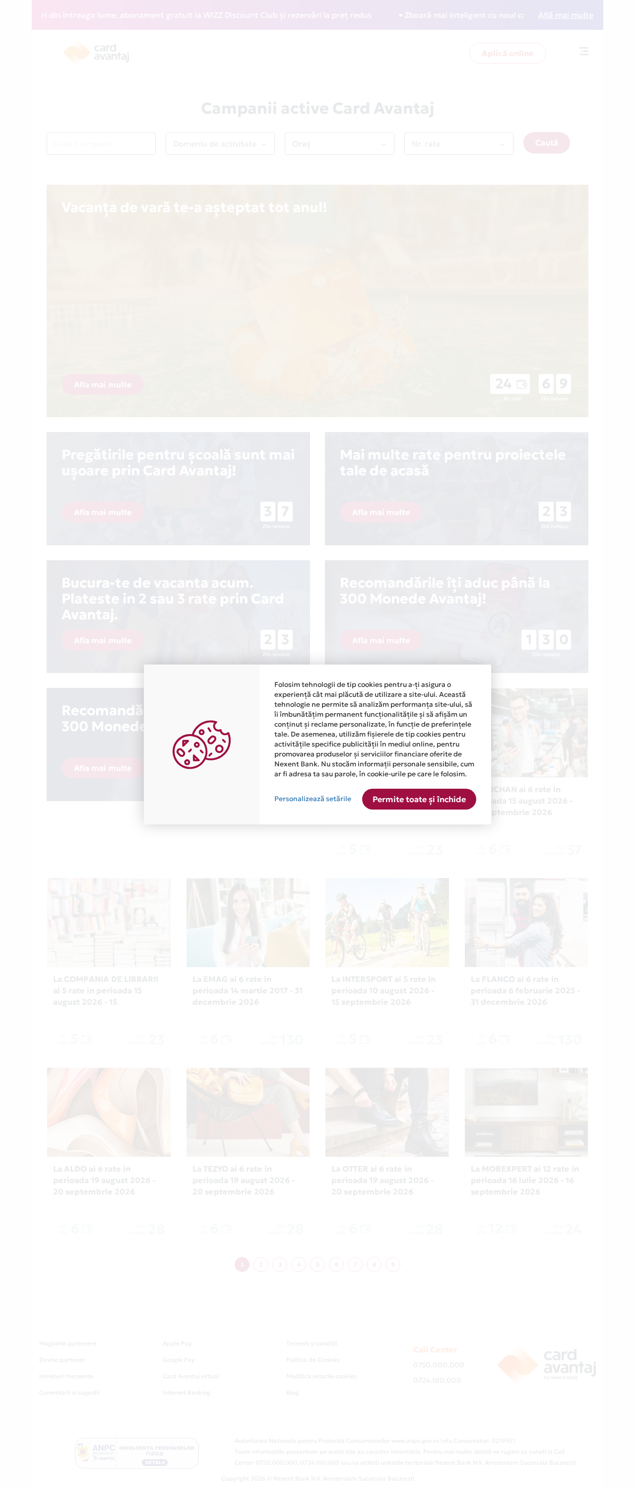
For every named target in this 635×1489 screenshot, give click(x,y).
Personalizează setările (312, 798)
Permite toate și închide (419, 799)
